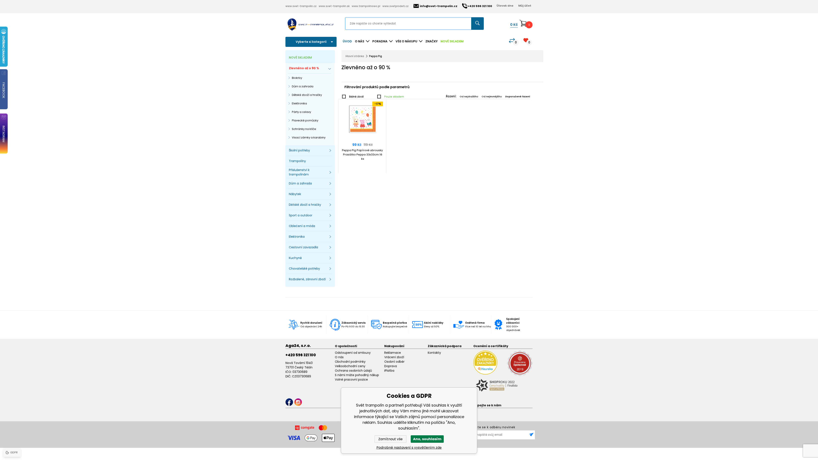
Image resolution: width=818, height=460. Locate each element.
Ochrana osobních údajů (353, 370)
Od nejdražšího (469, 96)
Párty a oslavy (301, 112)
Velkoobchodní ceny (350, 366)
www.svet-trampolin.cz (301, 6)
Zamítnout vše (390, 439)
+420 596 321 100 (300, 355)
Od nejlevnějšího (492, 96)
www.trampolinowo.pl (366, 6)
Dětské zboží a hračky (307, 95)
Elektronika (299, 103)
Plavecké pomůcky (305, 120)
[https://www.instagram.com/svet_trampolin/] (298, 402)
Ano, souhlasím (427, 439)
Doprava (390, 366)
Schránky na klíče (304, 129)
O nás (339, 357)
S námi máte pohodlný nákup (357, 375)
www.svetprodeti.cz (395, 6)
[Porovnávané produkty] (512, 40)
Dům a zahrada (302, 86)
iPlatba (389, 370)
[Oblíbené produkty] (525, 40)
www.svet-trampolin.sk (334, 6)
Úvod (347, 41)
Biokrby (297, 78)
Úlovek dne (505, 6)
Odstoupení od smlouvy (353, 353)
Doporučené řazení (517, 96)
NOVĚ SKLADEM (452, 41)
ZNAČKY (431, 41)
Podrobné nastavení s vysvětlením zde (409, 447)
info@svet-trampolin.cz (438, 6)
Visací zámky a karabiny (308, 137)
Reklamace (392, 353)
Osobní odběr (394, 361)
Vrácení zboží (394, 357)
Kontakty (434, 353)
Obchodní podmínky (350, 361)
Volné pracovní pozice (351, 379)
